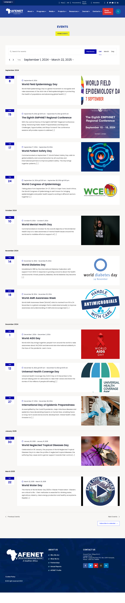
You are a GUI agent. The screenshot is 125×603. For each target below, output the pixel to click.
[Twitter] (110, 3)
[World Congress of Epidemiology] (100, 190)
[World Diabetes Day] (100, 270)
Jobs (68, 2)
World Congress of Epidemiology (41, 184)
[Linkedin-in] (117, 3)
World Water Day (32, 485)
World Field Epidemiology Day (39, 84)
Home (59, 34)
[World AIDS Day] (100, 344)
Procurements (76, 2)
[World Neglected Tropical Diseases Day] (100, 451)
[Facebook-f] (107, 3)
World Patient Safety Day (37, 151)
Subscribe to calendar (108, 523)
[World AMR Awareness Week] (100, 304)
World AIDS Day (31, 338)
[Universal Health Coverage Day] (100, 377)
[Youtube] (112, 3)
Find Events (91, 52)
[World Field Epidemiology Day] (100, 90)
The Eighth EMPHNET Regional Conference (46, 117)
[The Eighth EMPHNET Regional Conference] (100, 123)
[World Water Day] (100, 491)
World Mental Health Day (37, 224)
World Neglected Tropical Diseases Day (45, 445)
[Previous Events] (9, 60)
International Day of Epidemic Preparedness (48, 405)
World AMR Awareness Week (39, 298)
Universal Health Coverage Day (40, 371)
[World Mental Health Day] (100, 230)
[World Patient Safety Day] (100, 157)
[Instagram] (115, 3)
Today (19, 60)
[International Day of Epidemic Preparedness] (100, 411)
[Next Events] (13, 60)
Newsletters (96, 2)
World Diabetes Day (34, 264)
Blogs (62, 2)
